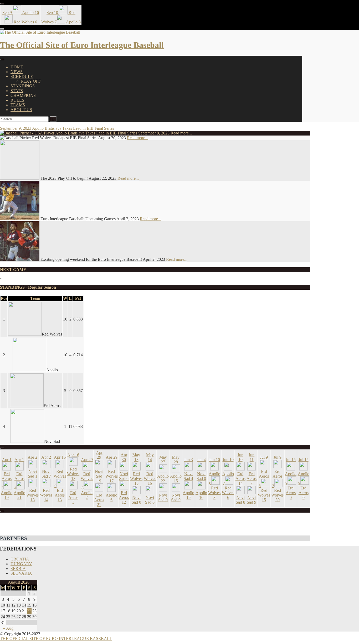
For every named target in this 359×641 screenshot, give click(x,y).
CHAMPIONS (23, 95)
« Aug (8, 628)
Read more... (181, 133)
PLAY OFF (31, 81)
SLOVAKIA (21, 573)
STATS (17, 90)
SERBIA (18, 568)
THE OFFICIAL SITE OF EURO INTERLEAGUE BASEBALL (56, 638)
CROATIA (20, 559)
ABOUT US (21, 109)
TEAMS (18, 105)
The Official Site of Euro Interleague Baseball (82, 45)
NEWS (17, 71)
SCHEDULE (22, 76)
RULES (17, 100)
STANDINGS (23, 86)
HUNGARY (21, 564)
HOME (17, 67)
